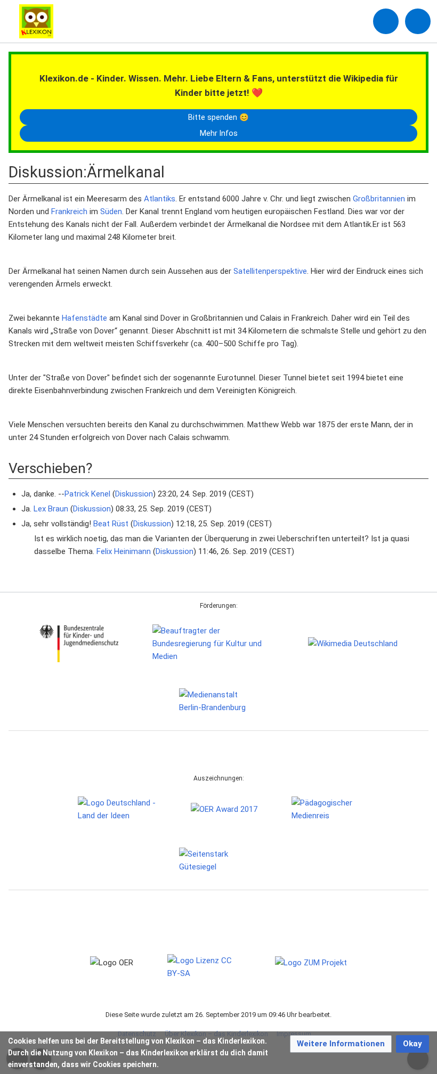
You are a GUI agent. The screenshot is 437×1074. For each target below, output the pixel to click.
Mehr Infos (219, 133)
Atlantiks (159, 199)
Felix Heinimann (123, 551)
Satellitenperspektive (270, 271)
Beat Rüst (110, 523)
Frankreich (69, 211)
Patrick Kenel (87, 494)
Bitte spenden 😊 (218, 117)
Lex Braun (51, 509)
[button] (341, 1044)
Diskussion (134, 494)
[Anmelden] (386, 21)
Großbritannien (379, 199)
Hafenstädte (84, 318)
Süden (111, 211)
